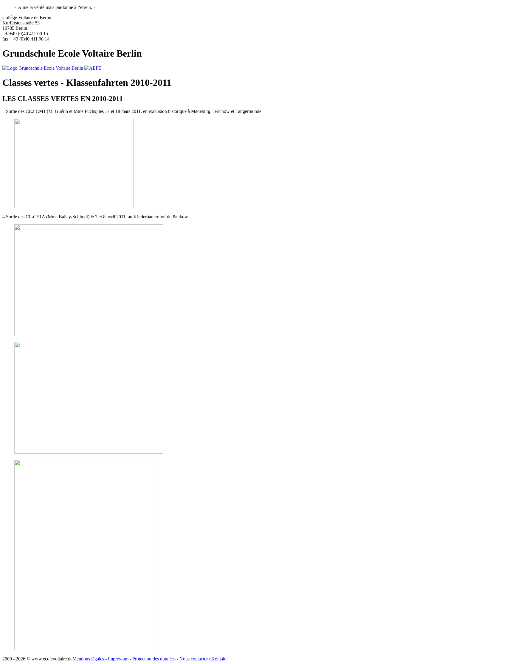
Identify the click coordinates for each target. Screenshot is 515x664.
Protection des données (154, 658)
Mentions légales (88, 658)
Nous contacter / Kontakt (203, 658)
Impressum (118, 658)
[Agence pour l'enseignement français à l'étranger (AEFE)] (92, 68)
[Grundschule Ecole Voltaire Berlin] (42, 68)
